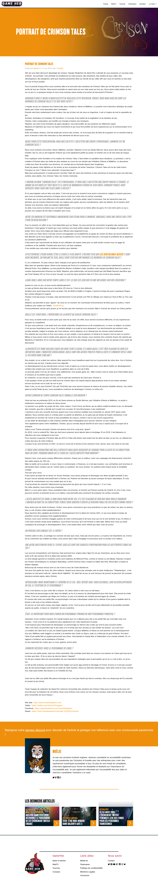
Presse (105, 4)
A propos (56, 872)
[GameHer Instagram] (122, 864)
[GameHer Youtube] (114, 864)
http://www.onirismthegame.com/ (47, 702)
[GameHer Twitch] (117, 864)
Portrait (60, 68)
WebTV (113, 4)
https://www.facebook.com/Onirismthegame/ (53, 708)
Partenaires (132, 4)
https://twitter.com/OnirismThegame (47, 705)
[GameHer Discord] (120, 864)
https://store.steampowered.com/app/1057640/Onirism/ (55, 711)
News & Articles (59, 861)
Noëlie (36, 68)
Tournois (122, 4)
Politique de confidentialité (91, 868)
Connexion (84, 875)
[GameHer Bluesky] (125, 864)
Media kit (84, 861)
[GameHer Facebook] (111, 864)
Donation (143, 4)
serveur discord (35, 730)
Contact (111, 861)
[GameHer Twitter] (109, 864)
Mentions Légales (87, 872)
